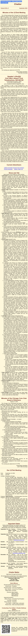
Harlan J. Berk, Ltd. (18, 169)
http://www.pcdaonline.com (19, 553)
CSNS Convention (8, 167)
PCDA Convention (8, 169)
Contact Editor (4, 2)
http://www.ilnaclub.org (19, 540)
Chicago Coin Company (18, 167)
